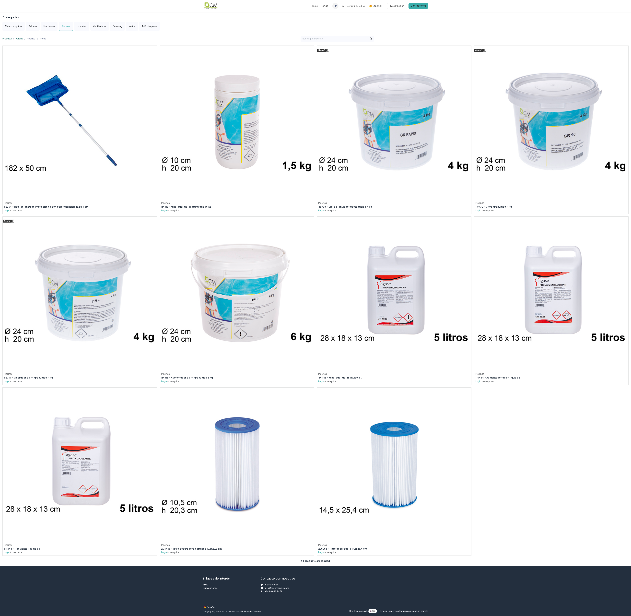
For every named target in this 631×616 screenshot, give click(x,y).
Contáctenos (418, 5)
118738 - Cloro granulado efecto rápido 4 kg (345, 206)
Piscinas (8, 203)
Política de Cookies (251, 611)
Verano (19, 38)
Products (7, 38)
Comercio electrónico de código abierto (408, 611)
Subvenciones (210, 588)
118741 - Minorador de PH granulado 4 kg (28, 377)
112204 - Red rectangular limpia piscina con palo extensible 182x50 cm (46, 206)
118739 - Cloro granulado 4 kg (494, 206)
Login (7, 210)
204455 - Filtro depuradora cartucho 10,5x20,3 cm (191, 548)
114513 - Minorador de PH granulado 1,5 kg (186, 206)
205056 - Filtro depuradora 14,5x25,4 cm (342, 548)
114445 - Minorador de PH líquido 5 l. (340, 377)
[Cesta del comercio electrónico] (335, 6)
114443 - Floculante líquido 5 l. (22, 548)
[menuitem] (315, 6)
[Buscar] (371, 39)
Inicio (205, 584)
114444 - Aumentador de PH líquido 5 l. (499, 377)
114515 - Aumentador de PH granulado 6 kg (187, 377)
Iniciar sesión (397, 6)
